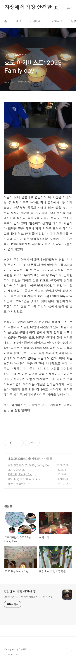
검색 (60, 7)
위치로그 (57, 21)
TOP (69, 651)
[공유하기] (15, 443)
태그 (18, 21)
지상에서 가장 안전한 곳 (31, 7)
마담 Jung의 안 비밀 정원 (22, 479)
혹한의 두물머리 (17, 483)
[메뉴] (69, 7)
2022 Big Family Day (20, 474)
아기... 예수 (14, 469)
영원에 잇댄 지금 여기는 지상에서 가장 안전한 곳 (28, 596)
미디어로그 (36, 21)
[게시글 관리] (19, 443)
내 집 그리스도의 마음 (19, 458)
